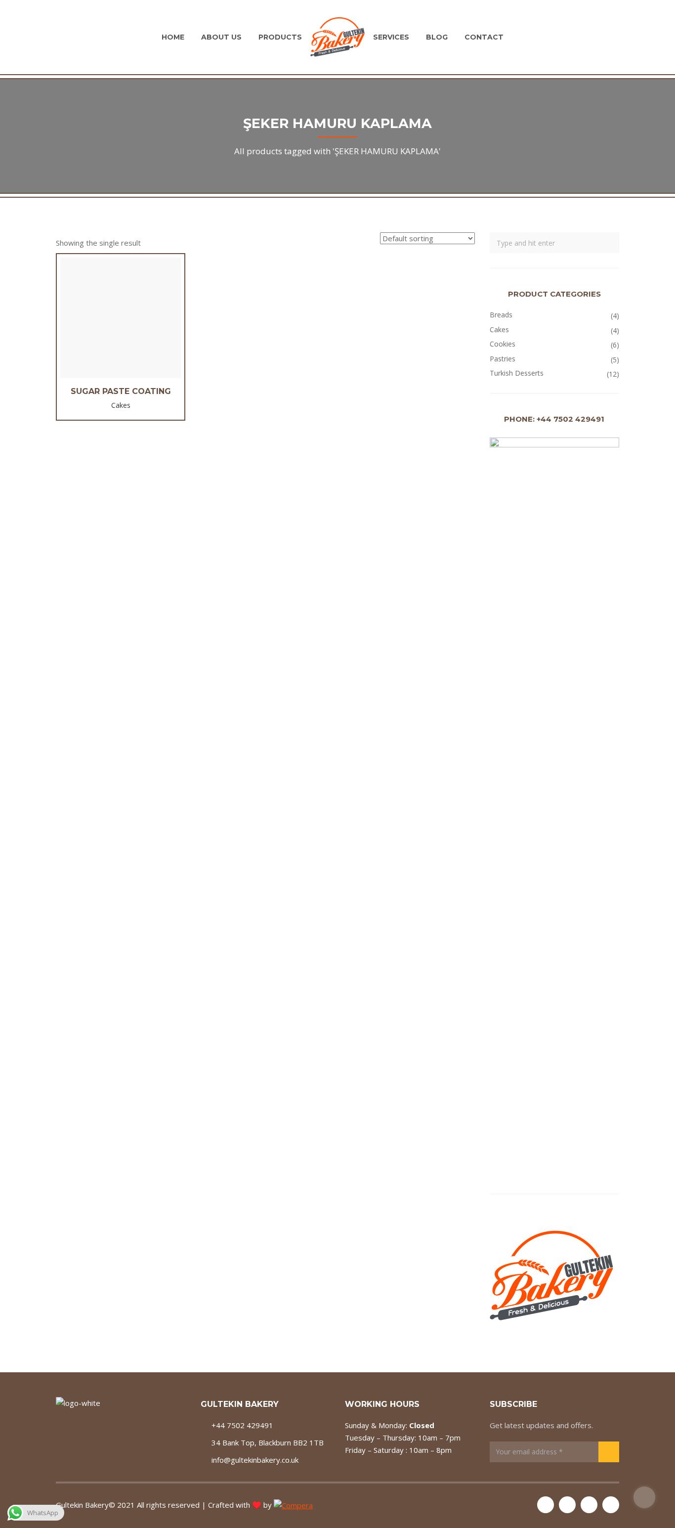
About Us (221, 37)
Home (173, 37)
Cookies (502, 344)
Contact (484, 37)
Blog (437, 37)
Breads (501, 314)
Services (391, 37)
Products (280, 37)
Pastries (502, 358)
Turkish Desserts (517, 373)
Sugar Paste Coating (121, 391)
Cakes (499, 329)
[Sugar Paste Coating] (120, 318)
